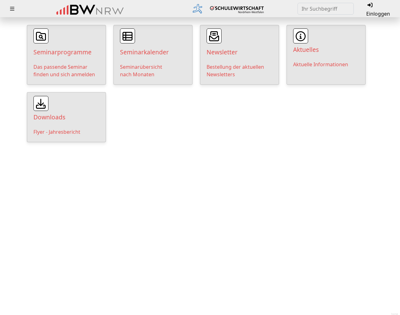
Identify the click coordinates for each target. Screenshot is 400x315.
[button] (12, 9)
